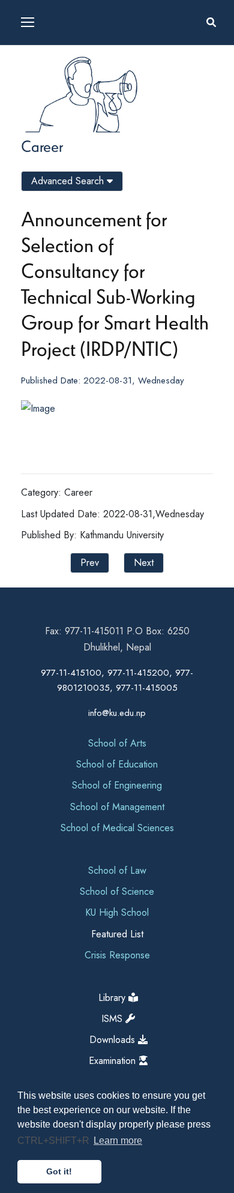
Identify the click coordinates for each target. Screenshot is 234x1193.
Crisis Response (117, 955)
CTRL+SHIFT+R (54, 1140)
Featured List (117, 934)
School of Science (117, 891)
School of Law (117, 870)
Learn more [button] (118, 1140)
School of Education (117, 764)
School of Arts (117, 743)
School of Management (117, 807)
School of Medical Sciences (117, 828)
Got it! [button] (59, 1171)
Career (42, 146)
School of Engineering (117, 785)
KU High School (117, 912)
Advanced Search (69, 181)
